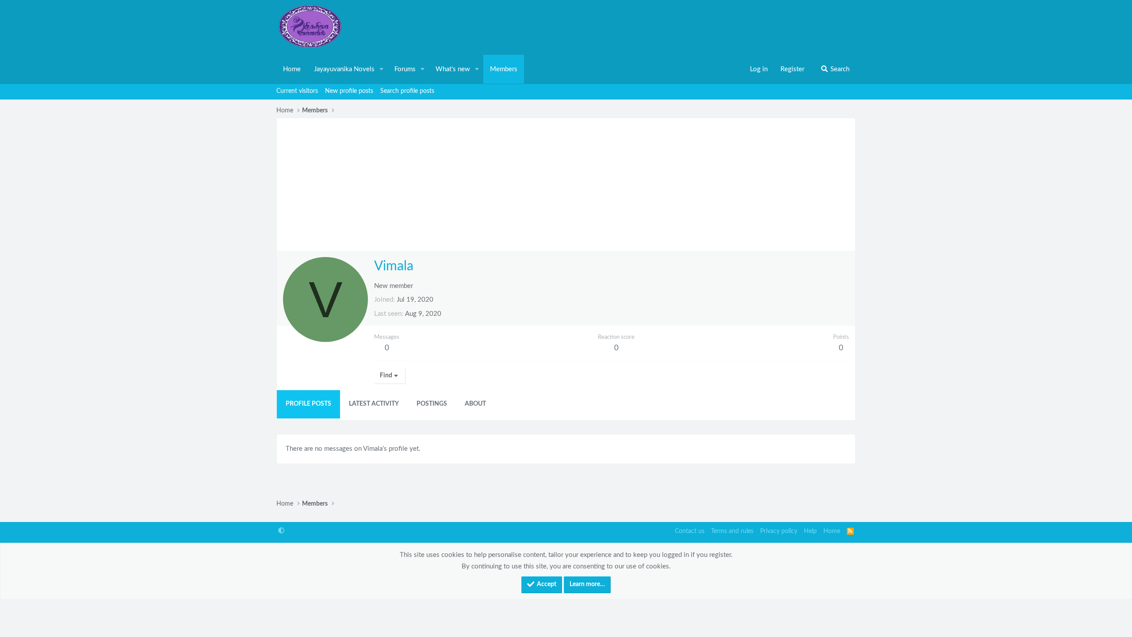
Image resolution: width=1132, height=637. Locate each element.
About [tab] (475, 404)
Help (810, 531)
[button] (381, 69)
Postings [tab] (432, 404)
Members (503, 69)
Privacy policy (778, 531)
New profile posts (349, 91)
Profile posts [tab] (308, 404)
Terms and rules (732, 531)
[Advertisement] (566, 184)
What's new (453, 69)
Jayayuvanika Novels (344, 69)
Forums (405, 69)
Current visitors (297, 91)
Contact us (689, 531)
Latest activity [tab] (374, 404)
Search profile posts (407, 91)
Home (292, 69)
